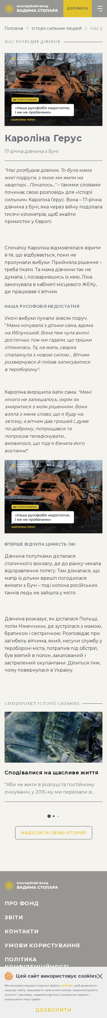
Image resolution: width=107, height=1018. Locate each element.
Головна (14, 28)
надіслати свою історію (53, 832)
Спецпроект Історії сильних (42, 703)
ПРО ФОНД (22, 903)
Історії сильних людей (57, 28)
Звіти (14, 917)
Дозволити (53, 1010)
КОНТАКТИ (22, 931)
